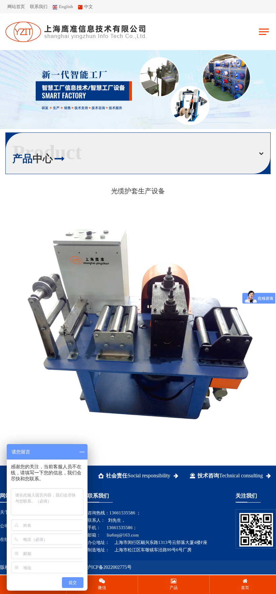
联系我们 (38, 6)
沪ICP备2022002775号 (109, 567)
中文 (88, 6)
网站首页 (16, 6)
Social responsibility (138, 475)
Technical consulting (230, 475)
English (66, 6)
